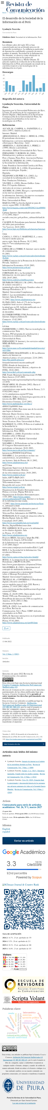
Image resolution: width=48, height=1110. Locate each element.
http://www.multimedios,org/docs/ (17, 403)
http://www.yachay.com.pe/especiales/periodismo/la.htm (23, 256)
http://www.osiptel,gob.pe (13, 487)
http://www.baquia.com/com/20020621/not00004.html (23, 208)
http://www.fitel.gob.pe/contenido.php (18, 372)
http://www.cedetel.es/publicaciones (18, 279)
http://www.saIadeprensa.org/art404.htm (20, 622)
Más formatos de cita (12, 744)
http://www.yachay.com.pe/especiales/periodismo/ (23, 322)
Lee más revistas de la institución (24, 1103)
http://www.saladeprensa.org (23, 299)
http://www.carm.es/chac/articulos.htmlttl (20, 556)
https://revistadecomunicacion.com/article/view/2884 (24, 739)
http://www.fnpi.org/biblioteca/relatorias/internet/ (23, 230)
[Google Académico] (24, 854)
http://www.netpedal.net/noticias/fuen (27, 503)
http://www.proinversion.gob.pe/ (16, 267)
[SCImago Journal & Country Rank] (20, 884)
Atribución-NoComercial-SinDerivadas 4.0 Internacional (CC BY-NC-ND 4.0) (22, 705)
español (6, 831)
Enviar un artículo (24, 840)
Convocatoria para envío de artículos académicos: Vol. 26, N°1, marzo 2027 (22, 806)
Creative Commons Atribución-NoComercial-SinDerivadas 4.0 (22, 685)
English (6, 829)
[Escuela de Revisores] (24, 992)
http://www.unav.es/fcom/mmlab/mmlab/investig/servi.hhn (23, 349)
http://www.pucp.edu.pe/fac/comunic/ (18, 450)
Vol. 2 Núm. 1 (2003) (25, 12)
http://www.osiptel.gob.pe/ (13, 474)
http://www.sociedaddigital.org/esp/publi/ (20, 522)
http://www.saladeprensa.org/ (15, 462)
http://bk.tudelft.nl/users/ (13, 359)
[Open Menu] (2, 2)
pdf (7, 628)
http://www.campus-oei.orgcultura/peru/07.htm (16, 497)
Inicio (4, 12)
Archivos (12, 12)
